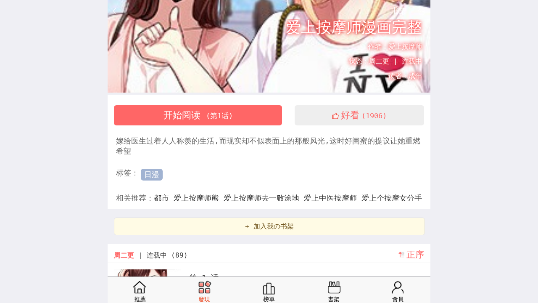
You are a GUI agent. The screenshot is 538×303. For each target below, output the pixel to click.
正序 (415, 254)
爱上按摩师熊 (199, 198)
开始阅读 (198, 115)
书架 (398, 10)
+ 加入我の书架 (269, 226)
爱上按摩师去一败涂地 (264, 198)
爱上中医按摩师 (332, 198)
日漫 (151, 174)
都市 (164, 198)
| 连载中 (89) (151, 255)
